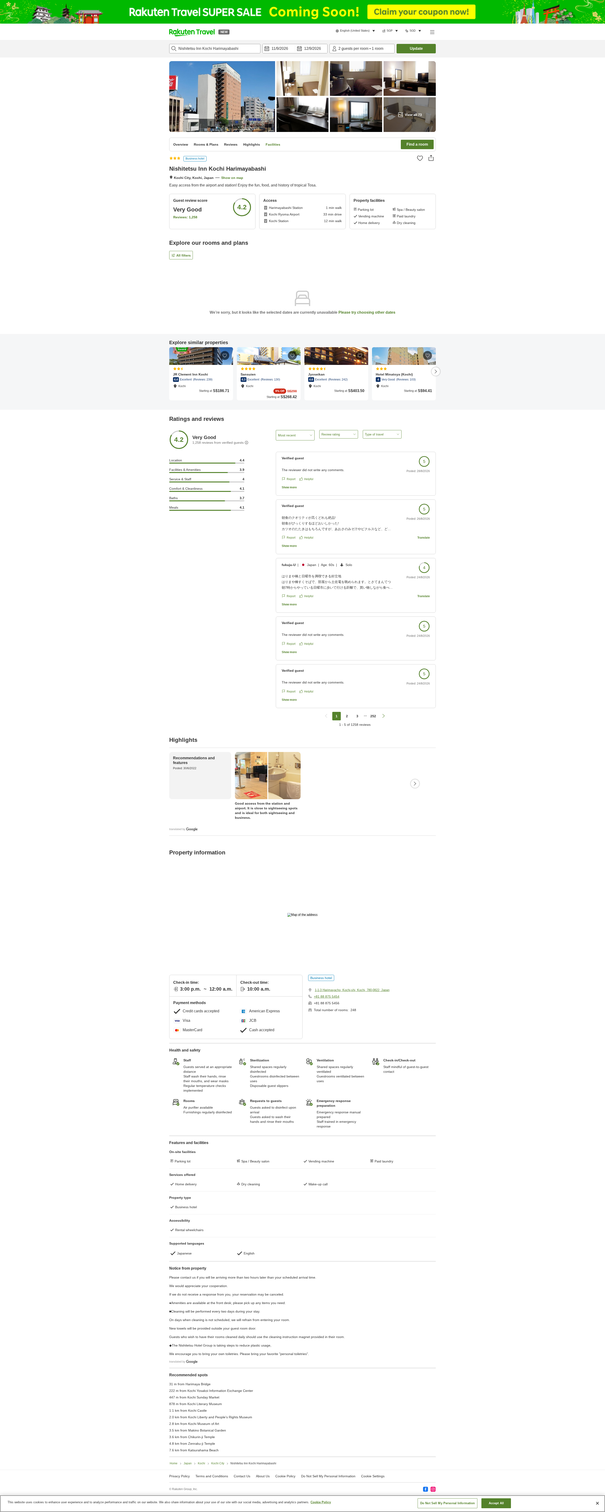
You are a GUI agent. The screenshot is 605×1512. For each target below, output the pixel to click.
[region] (302, 1503)
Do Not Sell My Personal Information (447, 1503)
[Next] (436, 371)
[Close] (597, 1503)
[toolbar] (295, 48)
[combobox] (214, 48)
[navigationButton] (326, 716)
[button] (192, 31)
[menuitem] (356, 31)
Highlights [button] (251, 144)
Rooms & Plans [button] (206, 144)
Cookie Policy (321, 1502)
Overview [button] (180, 144)
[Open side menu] (432, 32)
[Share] (431, 158)
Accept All (496, 1503)
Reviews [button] (231, 144)
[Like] (420, 158)
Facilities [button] (273, 144)
